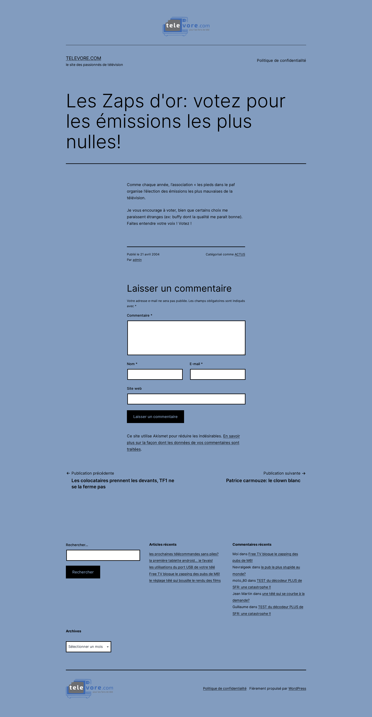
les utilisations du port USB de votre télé (182, 567)
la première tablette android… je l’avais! (181, 560)
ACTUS (240, 254)
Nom (132, 364)
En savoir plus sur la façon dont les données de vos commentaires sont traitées (183, 443)
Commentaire (139, 315)
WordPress (297, 688)
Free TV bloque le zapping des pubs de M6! (184, 574)
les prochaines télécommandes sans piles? (184, 554)
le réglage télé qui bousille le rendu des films (185, 580)
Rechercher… (77, 545)
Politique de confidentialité (281, 60)
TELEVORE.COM (83, 58)
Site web (134, 388)
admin (137, 260)
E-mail (196, 364)
